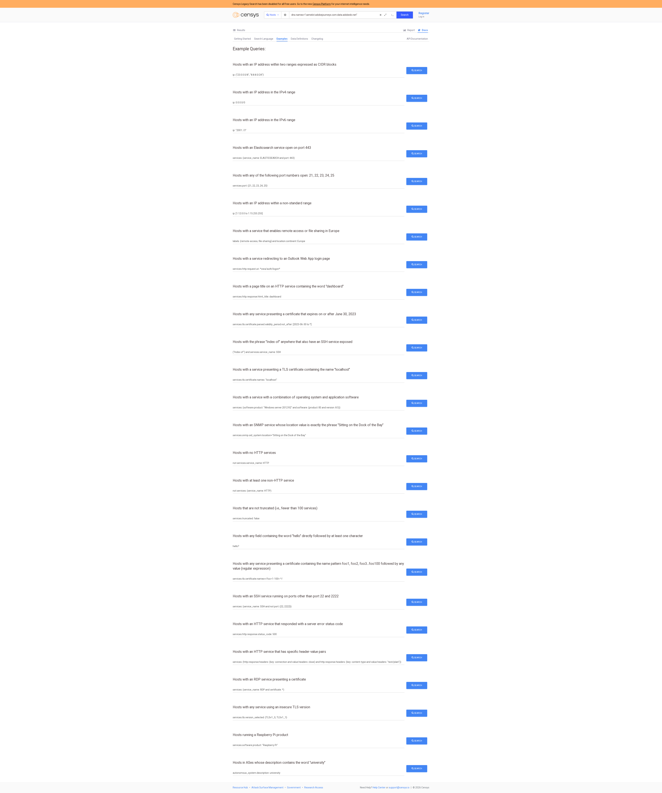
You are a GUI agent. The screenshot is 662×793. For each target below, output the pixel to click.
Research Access (313, 787)
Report (411, 30)
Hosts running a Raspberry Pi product (260, 735)
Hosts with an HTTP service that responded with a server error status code (288, 624)
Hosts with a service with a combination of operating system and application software (296, 397)
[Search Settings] (285, 15)
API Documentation (417, 38)
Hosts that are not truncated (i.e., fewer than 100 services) (275, 508)
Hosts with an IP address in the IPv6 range (264, 120)
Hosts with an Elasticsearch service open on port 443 (272, 148)
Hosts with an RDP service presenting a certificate (269, 679)
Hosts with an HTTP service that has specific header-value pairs (279, 652)
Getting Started (242, 38)
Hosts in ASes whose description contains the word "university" (279, 763)
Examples (282, 38)
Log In (421, 17)
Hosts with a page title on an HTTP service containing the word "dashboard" (288, 286)
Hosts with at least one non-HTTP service (263, 480)
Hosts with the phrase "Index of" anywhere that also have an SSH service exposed (292, 342)
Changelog (317, 38)
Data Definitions (299, 38)
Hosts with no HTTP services (254, 453)
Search (418, 70)
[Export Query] (393, 15)
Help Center (379, 787)
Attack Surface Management (267, 787)
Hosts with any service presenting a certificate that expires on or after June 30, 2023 (294, 314)
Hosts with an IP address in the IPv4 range (264, 92)
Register (424, 13)
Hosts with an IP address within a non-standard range (272, 203)
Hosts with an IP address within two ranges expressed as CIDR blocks (284, 64)
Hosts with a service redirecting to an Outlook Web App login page (281, 259)
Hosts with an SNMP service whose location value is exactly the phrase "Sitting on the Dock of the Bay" (308, 425)
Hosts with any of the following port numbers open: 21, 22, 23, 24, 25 (283, 175)
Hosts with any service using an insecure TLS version (271, 707)
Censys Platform (322, 4)
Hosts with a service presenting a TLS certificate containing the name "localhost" (291, 370)
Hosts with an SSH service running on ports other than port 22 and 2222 (286, 596)
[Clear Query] (380, 15)
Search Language (263, 38)
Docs (424, 30)
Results (241, 30)
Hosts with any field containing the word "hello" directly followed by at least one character (298, 536)
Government (294, 787)
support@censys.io (399, 787)
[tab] (239, 30)
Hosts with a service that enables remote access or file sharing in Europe (286, 231)
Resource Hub (240, 787)
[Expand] (385, 15)
